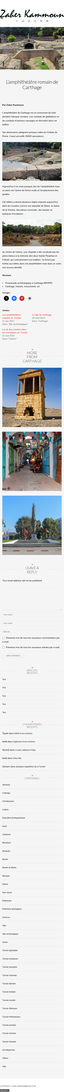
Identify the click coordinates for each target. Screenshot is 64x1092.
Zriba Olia (17, 758)
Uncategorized (8, 1050)
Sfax (4, 926)
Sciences (6, 917)
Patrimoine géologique (12, 909)
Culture (5, 810)
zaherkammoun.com (26, 1086)
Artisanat (6, 785)
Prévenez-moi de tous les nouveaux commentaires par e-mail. (31, 640)
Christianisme (8, 801)
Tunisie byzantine (9, 967)
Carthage (6, 793)
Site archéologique (10, 934)
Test (4, 679)
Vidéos (5, 1058)
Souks (5, 942)
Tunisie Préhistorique (11, 1017)
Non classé (7, 892)
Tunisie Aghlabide (10, 950)
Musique (6, 876)
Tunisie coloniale (9, 975)
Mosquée (6, 851)
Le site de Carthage (41, 315)
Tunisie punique (9, 1025)
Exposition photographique (13, 818)
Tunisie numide (8, 1000)
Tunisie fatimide (9, 984)
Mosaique (6, 843)
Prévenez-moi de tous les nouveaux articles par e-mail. (33, 647)
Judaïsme (6, 834)
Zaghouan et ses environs (24, 742)
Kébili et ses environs (23, 733)
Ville (4, 1066)
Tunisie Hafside (9, 992)
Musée (5, 859)
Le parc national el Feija (25, 750)
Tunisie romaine (9, 1033)
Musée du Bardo (9, 867)
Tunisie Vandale (9, 1042)
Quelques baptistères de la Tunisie (30, 767)
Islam (4, 826)
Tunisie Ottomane (9, 1008)
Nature (5, 884)
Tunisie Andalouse (10, 959)
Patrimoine (6, 901)
